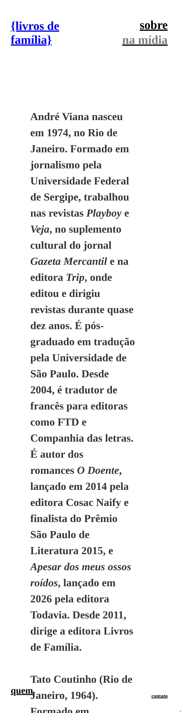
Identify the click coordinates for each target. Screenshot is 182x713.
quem (22, 690)
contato (159, 696)
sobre (154, 25)
